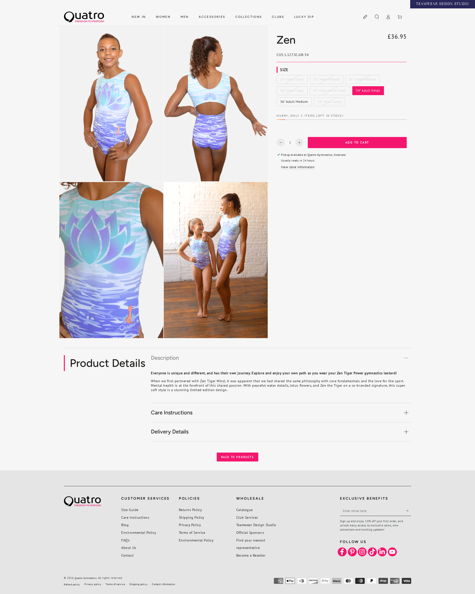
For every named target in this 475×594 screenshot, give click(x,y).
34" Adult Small (368, 92)
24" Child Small (292, 81)
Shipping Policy (191, 517)
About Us (128, 547)
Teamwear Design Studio (256, 524)
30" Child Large (292, 92)
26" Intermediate (326, 81)
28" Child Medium (362, 81)
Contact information (163, 584)
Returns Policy (190, 509)
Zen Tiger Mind (212, 380)
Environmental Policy (138, 532)
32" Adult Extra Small (330, 92)
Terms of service (115, 584)
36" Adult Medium (294, 103)
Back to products (237, 457)
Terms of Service (192, 532)
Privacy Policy (190, 524)
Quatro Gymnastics (85, 578)
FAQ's (125, 540)
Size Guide (129, 509)
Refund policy (72, 584)
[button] (376, 17)
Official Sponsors (250, 532)
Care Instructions (135, 517)
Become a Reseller (250, 555)
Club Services (247, 517)
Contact (127, 555)
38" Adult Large (329, 103)
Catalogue (244, 509)
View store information (297, 167)
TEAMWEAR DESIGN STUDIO (442, 4)
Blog (125, 524)
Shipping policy (138, 584)
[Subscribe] (408, 511)
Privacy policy (92, 584)
